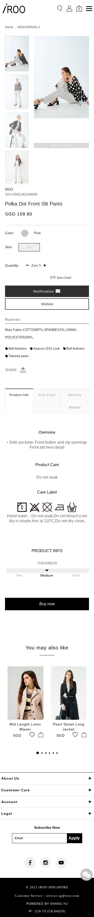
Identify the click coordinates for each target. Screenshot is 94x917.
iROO (9, 189)
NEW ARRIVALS (29, 27)
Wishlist (47, 304)
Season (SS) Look (46, 348)
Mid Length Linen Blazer (25, 726)
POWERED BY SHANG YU (47, 904)
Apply (74, 838)
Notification (44, 291)
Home (9, 27)
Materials (13, 319)
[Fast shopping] (40, 734)
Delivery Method (74, 401)
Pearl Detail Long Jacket (68, 726)
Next (17, 180)
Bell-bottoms (18, 348)
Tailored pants (19, 356)
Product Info (19, 395)
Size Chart (64, 278)
